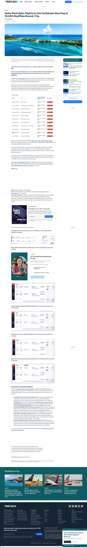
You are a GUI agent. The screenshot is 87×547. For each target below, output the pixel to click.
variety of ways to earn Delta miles (25, 389)
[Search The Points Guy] (81, 1)
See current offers (73, 98)
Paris (45, 516)
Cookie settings (74, 517)
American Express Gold (8, 516)
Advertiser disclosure (76, 1)
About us (59, 511)
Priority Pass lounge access (22, 516)
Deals (6, 10)
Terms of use (74, 516)
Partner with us (60, 522)
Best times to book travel (35, 514)
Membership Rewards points (24, 405)
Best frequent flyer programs (22, 518)
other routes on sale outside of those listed (41, 140)
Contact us (60, 516)
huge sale (21, 78)
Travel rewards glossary (35, 524)
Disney (45, 521)
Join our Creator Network (62, 521)
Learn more (67, 541)
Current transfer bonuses (21, 513)
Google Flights (33, 511)
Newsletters (60, 519)
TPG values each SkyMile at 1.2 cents (20, 162)
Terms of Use (32, 219)
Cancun (45, 519)
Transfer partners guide (21, 511)
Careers (59, 514)
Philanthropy (60, 513)
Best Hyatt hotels (34, 519)
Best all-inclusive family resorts (36, 518)
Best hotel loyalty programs (22, 519)
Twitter (20, 73)
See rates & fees (65, 77)
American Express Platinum (9, 514)
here (12, 68)
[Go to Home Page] (11, 2)
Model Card (74, 521)
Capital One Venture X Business (9, 518)
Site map (59, 518)
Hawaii (45, 511)
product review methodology (50, 60)
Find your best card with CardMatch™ (73, 101)
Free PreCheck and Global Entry (36, 522)
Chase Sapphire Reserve (8, 513)
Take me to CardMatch (37, 277)
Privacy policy (74, 514)
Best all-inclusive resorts (35, 516)
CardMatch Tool (17, 402)
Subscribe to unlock (48, 216)
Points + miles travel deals (22, 514)
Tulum (45, 518)
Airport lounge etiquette (35, 521)
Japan (45, 513)
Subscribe (68, 1)
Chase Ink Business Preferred (9, 519)
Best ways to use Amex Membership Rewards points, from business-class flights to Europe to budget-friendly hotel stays (13, 493)
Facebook (13, 73)
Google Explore (33, 513)
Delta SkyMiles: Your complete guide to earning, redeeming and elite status (53, 491)
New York (46, 514)
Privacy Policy (50, 219)
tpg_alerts (14, 75)
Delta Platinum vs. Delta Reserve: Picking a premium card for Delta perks (32, 491)
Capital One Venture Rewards (9, 511)
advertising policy (41, 60)
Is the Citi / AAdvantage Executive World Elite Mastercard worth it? (71, 491)
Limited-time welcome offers (9, 524)
